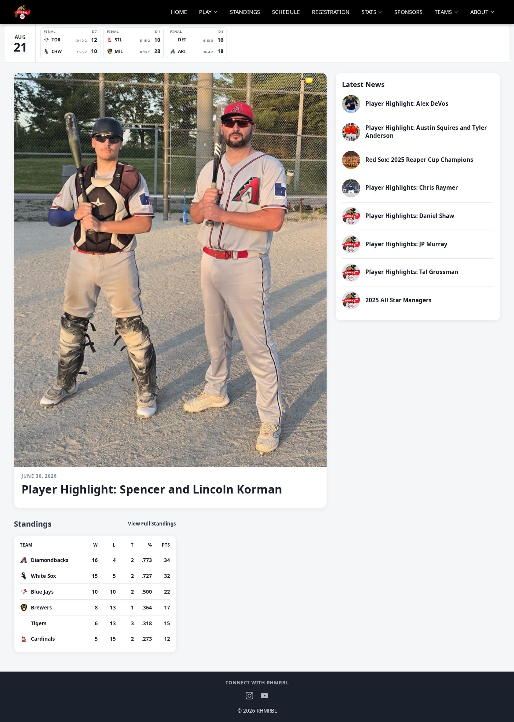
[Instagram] (249, 696)
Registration (331, 11)
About (479, 11)
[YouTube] (265, 696)
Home (179, 11)
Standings (245, 11)
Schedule (286, 11)
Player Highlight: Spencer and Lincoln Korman (151, 489)
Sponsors (408, 11)
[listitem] (70, 43)
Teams (443, 11)
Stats (369, 11)
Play (205, 11)
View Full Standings (152, 523)
